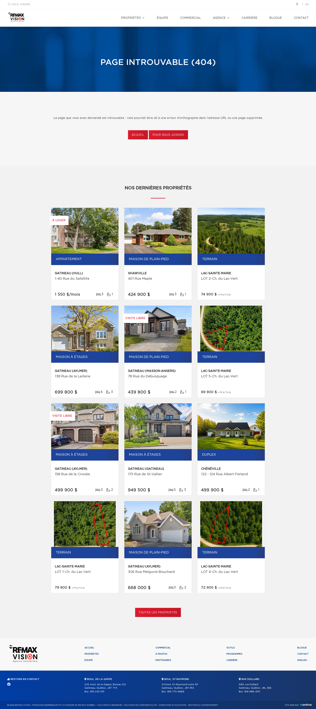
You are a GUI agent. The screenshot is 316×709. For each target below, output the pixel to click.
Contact (301, 17)
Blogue (275, 17)
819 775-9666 (175, 692)
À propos (161, 654)
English (302, 660)
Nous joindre (21, 4)
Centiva (306, 705)
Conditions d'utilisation (172, 705)
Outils (230, 648)
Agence (219, 17)
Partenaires (163, 660)
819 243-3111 (97, 692)
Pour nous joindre (168, 135)
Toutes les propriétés (158, 612)
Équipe (162, 17)
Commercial (190, 17)
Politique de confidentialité (140, 705)
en (307, 4)
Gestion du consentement (203, 705)
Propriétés (131, 17)
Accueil (138, 135)
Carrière (249, 17)
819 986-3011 (252, 692)
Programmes (234, 654)
